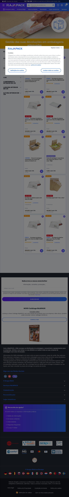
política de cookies (36, 65)
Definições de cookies (17, 70)
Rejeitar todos (55, 48)
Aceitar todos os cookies (51, 70)
